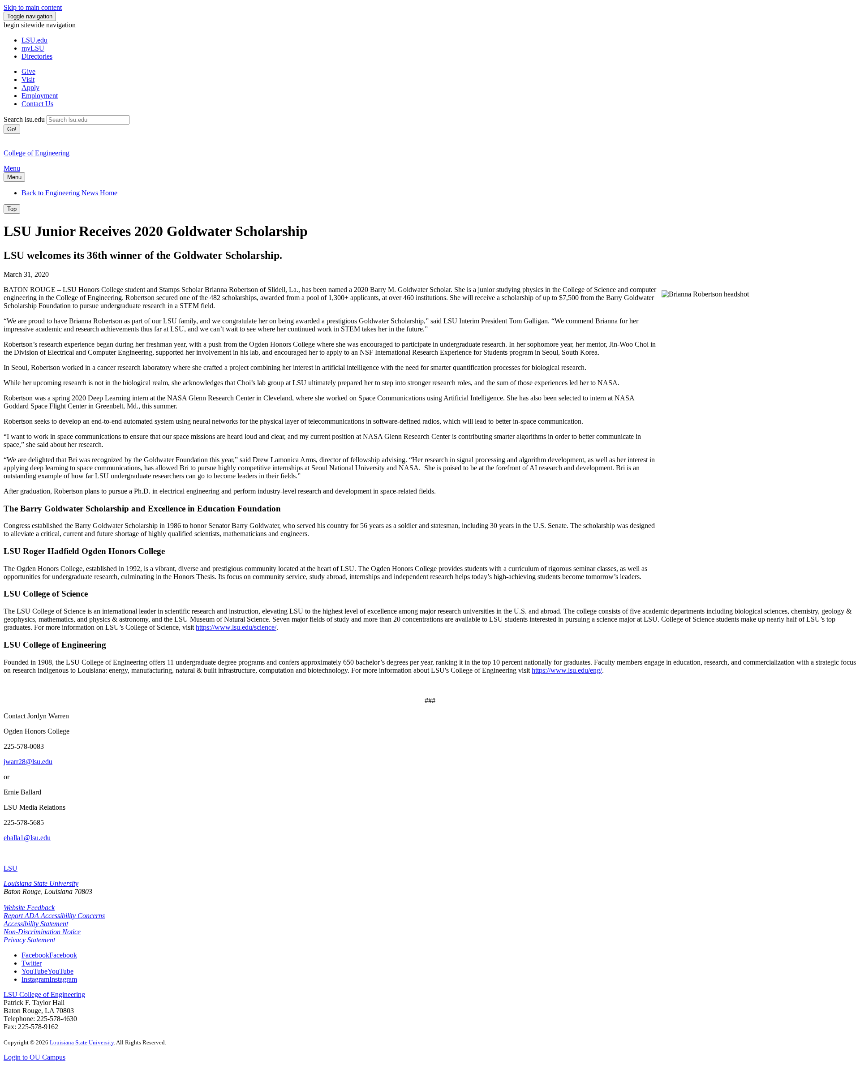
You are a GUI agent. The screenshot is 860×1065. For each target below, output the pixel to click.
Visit (28, 79)
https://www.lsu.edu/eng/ (567, 670)
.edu (34, 40)
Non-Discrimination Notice (42, 932)
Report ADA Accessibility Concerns (54, 915)
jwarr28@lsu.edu (28, 761)
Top (12, 209)
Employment (40, 95)
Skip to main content (33, 7)
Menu (12, 168)
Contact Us (37, 103)
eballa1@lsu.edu (27, 838)
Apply (30, 87)
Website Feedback (29, 907)
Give (28, 71)
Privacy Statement (29, 940)
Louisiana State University (41, 883)
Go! (12, 129)
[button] (49, 955)
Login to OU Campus (34, 1057)
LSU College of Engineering (44, 994)
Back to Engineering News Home (69, 193)
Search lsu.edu (24, 119)
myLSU (33, 48)
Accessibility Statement (36, 924)
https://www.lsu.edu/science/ (236, 627)
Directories (37, 56)
